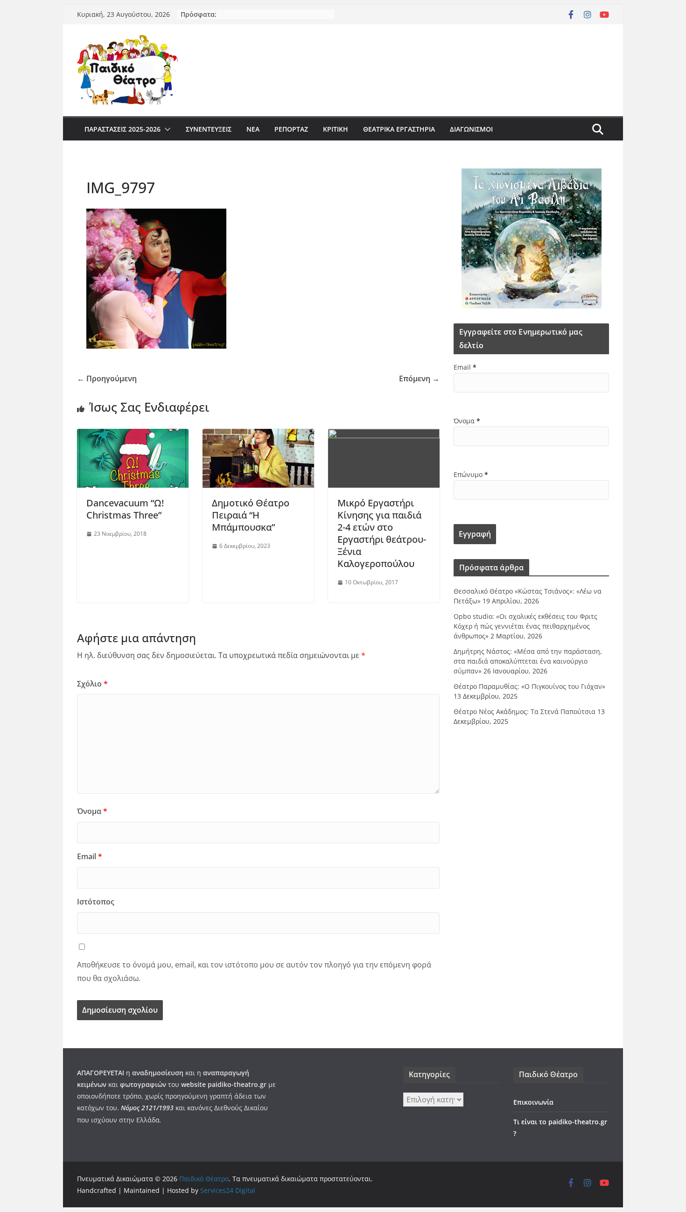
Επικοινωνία (533, 1102)
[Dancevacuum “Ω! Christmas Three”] (133, 435)
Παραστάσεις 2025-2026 (122, 129)
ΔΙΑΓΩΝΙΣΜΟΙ (471, 129)
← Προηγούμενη (107, 378)
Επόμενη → (419, 378)
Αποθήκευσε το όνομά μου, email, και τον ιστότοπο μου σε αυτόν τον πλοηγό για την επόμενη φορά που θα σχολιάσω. (254, 971)
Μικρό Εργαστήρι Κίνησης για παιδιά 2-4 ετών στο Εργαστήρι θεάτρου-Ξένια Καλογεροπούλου (381, 533)
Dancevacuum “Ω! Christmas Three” (125, 509)
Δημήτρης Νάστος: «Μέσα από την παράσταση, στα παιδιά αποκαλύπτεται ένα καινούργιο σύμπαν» (528, 661)
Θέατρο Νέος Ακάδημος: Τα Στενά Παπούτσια (524, 711)
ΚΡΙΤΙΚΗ (335, 129)
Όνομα (92, 811)
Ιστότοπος (95, 902)
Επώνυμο (471, 474)
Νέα (252, 129)
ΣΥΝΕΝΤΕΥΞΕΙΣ (208, 129)
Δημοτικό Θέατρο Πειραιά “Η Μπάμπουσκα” (250, 515)
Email (89, 856)
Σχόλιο (92, 684)
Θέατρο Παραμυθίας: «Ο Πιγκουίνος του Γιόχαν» (529, 686)
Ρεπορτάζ (291, 129)
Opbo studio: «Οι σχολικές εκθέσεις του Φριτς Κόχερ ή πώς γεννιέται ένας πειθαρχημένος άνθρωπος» (525, 626)
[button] (166, 129)
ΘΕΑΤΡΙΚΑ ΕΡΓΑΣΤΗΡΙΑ (399, 129)
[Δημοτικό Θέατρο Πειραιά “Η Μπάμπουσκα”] (258, 435)
